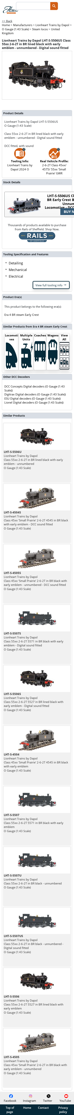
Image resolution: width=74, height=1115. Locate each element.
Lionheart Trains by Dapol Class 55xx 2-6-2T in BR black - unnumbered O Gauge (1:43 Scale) (33, 881)
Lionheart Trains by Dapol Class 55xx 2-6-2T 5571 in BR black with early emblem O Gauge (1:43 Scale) (33, 823)
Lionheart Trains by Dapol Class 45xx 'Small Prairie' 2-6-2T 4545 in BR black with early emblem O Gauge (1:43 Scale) (36, 762)
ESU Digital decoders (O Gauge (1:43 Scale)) (32, 398)
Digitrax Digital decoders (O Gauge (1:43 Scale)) (35, 394)
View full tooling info (51, 285)
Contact (43, 1108)
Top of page (10, 1110)
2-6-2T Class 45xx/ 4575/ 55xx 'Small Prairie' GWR (54, 167)
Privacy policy (63, 1110)
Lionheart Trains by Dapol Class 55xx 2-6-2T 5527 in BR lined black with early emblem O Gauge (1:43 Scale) (33, 1004)
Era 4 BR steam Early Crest (21, 315)
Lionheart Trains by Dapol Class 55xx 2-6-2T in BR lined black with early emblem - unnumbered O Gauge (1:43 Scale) (33, 460)
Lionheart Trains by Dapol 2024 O (19, 165)
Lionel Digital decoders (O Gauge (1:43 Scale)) (33, 402)
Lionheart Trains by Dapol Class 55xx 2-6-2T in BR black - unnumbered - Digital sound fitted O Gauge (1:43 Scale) (33, 944)
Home (27, 1108)
